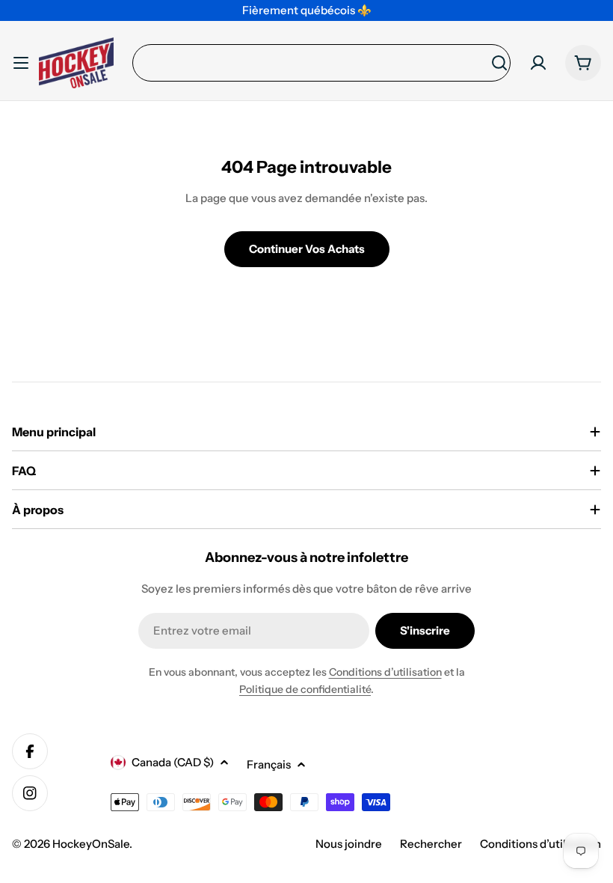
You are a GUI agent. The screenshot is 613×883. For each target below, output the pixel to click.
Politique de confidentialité (305, 689)
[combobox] (321, 63)
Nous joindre (348, 844)
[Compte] (538, 63)
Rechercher (431, 844)
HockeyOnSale (90, 844)
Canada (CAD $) (173, 762)
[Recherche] (499, 63)
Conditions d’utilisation (385, 672)
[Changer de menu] (21, 63)
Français (269, 764)
